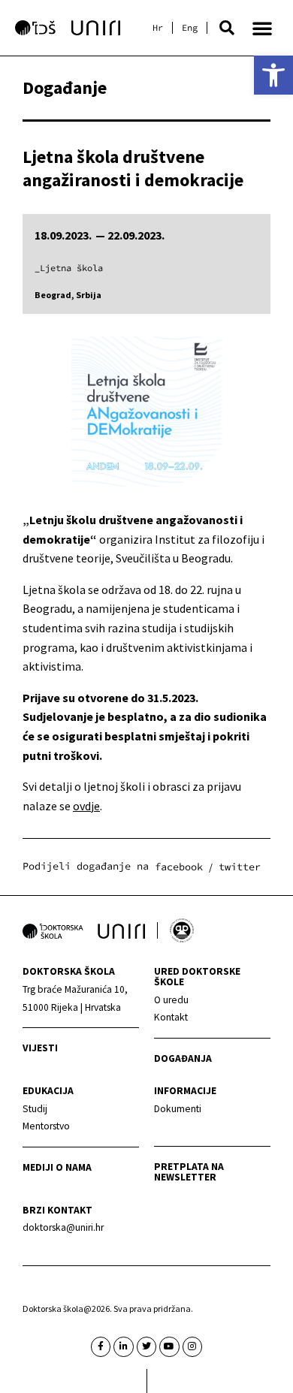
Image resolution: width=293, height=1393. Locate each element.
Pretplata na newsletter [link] (189, 1171)
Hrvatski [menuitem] (158, 28)
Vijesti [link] (40, 1048)
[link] (273, 75)
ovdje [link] (86, 805)
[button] (226, 27)
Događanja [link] (183, 1058)
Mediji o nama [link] (57, 1167)
